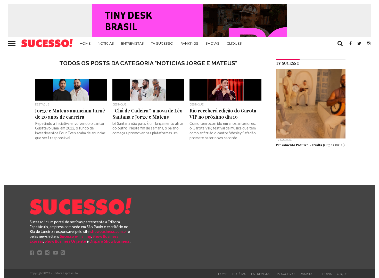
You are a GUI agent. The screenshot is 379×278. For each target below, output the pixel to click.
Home (85, 43)
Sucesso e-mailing (75, 236)
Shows (212, 43)
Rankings (189, 43)
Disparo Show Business (109, 241)
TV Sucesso (162, 43)
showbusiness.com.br (108, 231)
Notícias (106, 43)
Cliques (234, 43)
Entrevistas (132, 43)
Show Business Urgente (65, 241)
